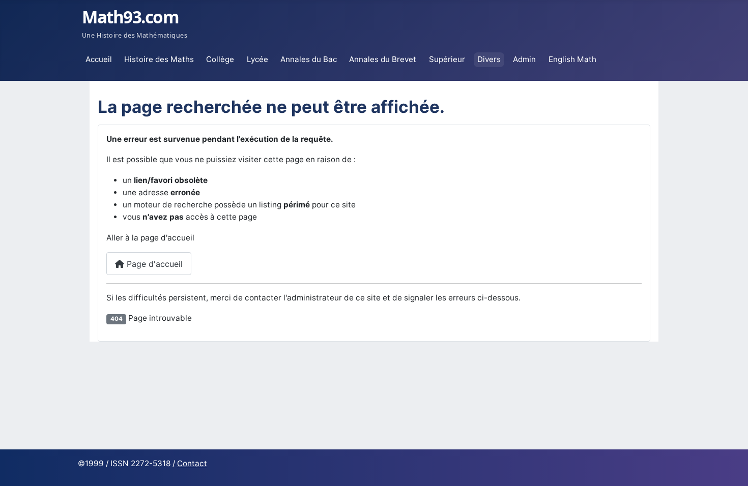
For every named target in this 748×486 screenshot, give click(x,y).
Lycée (257, 59)
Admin (524, 59)
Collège (220, 59)
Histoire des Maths (159, 59)
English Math (572, 59)
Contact (192, 463)
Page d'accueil (153, 264)
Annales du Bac (308, 59)
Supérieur (447, 59)
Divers (489, 59)
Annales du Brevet (382, 59)
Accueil (98, 59)
